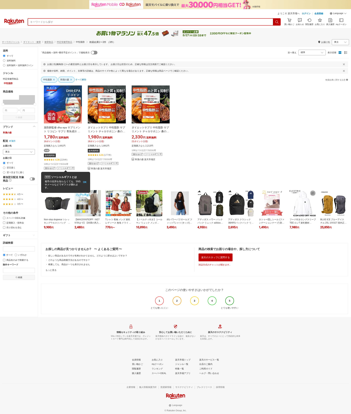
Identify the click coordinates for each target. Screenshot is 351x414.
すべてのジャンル (11, 42)
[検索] (277, 22)
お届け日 (7, 158)
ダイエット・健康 (32, 42)
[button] (338, 14)
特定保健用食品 (64, 42)
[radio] (4, 56)
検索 (20, 117)
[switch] (32, 179)
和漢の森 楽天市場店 (101, 168)
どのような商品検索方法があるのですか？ (69, 260)
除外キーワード (10, 265)
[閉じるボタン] (344, 64)
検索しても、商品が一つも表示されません (69, 264)
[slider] (3, 104)
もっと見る (51, 270)
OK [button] (84, 182)
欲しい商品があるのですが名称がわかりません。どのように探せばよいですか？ (87, 255)
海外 (13, 141)
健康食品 (48, 42)
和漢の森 (7, 132)
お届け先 (7, 146)
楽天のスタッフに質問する (215, 257)
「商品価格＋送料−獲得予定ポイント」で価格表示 (65, 52)
